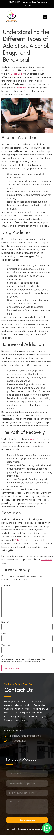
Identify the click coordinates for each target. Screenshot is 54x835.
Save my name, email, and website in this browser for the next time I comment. (23, 660)
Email (4, 634)
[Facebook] (25, 5)
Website (5, 645)
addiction (21, 87)
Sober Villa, (20, 540)
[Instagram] (30, 5)
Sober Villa (16, 73)
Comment (7, 585)
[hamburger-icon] (36, 17)
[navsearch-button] (45, 17)
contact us (46, 559)
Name (5, 622)
